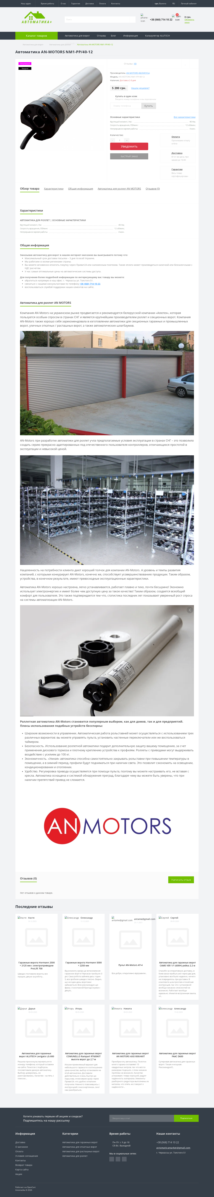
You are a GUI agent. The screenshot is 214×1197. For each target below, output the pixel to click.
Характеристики (53, 188)
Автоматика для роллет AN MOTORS (119, 188)
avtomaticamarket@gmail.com (173, 1147)
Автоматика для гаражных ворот (80, 1142)
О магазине (21, 1146)
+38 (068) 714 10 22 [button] (168, 1142)
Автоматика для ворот (77, 35)
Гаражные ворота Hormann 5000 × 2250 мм (83, 964)
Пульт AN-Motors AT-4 (130, 965)
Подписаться (186, 1118)
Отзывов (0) (153, 188)
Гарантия (75, 3)
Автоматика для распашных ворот (80, 1151)
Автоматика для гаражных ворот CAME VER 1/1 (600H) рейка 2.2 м (177, 964)
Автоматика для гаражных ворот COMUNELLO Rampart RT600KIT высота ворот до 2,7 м (83, 1056)
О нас (63, 3)
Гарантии (177, 169)
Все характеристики (185, 117)
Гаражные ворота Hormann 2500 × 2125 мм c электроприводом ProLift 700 (36, 965)
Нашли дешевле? (140, 88)
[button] (25, 3)
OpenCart (31, 1187)
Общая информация (80, 188)
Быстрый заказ (129, 156)
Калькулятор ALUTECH (157, 35)
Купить (148, 106)
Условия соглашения (26, 1155)
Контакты (115, 3)
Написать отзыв (181, 880)
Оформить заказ (189, 21)
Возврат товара (23, 1164)
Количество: (116, 135)
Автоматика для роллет (75, 1155)
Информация (130, 35)
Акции (18, 1174)
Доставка (89, 3)
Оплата (102, 3)
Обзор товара (29, 188)
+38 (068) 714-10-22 (75, 43)
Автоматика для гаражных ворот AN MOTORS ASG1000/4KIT (130, 1055)
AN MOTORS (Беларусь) (138, 73)
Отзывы (101, 35)
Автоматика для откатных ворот (79, 1146)
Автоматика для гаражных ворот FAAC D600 (177, 1055)
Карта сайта (22, 1169)
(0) (135, 63)
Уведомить (129, 146)
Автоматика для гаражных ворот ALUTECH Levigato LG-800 (36, 1055)
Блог (113, 35)
